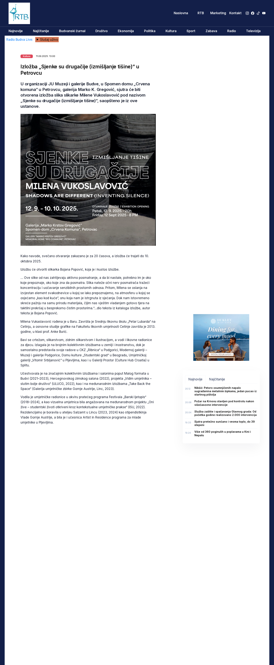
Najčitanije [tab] (217, 379)
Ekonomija (126, 31)
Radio (231, 31)
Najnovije (16, 31)
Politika (149, 31)
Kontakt (235, 13)
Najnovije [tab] (195, 379)
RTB (201, 13)
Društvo (101, 31)
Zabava (211, 31)
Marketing (218, 13)
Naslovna (181, 13)
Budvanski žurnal (72, 31)
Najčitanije (41, 31)
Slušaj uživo (48, 39)
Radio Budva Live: (20, 39)
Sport (191, 31)
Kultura (171, 31)
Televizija (253, 31)
